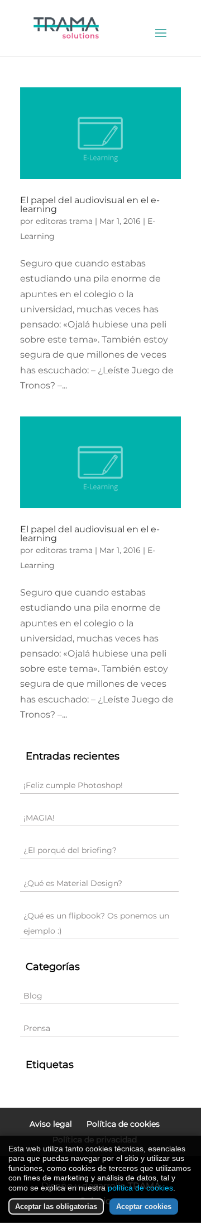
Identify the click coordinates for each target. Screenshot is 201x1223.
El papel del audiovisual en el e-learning (90, 204)
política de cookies (140, 1187)
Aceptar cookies (143, 1206)
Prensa (36, 1028)
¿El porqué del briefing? (70, 850)
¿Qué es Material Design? (72, 883)
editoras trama (64, 221)
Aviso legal (51, 1124)
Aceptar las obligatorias (56, 1206)
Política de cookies (123, 1124)
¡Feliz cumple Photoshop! (73, 785)
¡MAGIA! (39, 818)
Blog (32, 996)
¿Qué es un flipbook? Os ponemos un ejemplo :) (96, 923)
